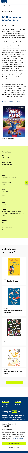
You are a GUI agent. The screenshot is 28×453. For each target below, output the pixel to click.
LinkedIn (18, 404)
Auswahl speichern (14, 447)
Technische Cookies (7, 429)
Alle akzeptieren (14, 443)
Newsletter (6, 401)
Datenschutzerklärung (17, 438)
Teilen (5, 101)
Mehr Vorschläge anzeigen (14, 382)
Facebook (5, 404)
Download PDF (11, 101)
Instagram (18, 401)
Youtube (6, 406)
